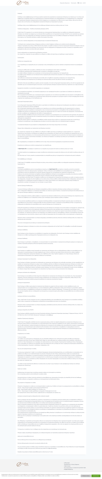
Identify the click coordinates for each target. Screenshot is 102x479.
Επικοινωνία (73, 2)
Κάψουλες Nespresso (65, 2)
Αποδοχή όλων (96, 475)
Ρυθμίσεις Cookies (85, 475)
